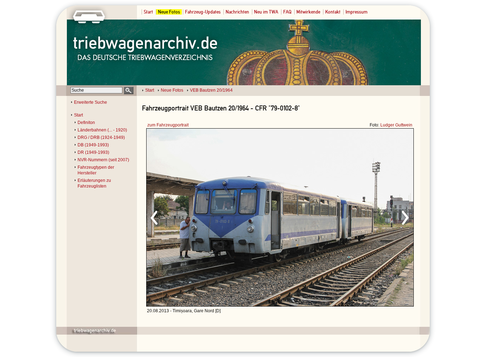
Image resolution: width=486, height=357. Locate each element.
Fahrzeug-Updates (203, 12)
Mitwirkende (308, 12)
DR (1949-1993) (93, 152)
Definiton (86, 122)
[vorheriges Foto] (214, 216)
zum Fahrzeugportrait (168, 125)
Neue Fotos (169, 12)
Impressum (356, 12)
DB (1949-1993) (93, 144)
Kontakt (332, 12)
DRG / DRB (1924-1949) (101, 137)
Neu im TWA (266, 12)
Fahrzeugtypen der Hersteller (96, 170)
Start (148, 12)
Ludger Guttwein (396, 125)
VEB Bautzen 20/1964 (211, 90)
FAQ (287, 12)
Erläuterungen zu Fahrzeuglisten (94, 183)
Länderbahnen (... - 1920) (102, 130)
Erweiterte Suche (90, 102)
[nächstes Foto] (343, 216)
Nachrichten (237, 12)
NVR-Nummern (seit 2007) (103, 159)
